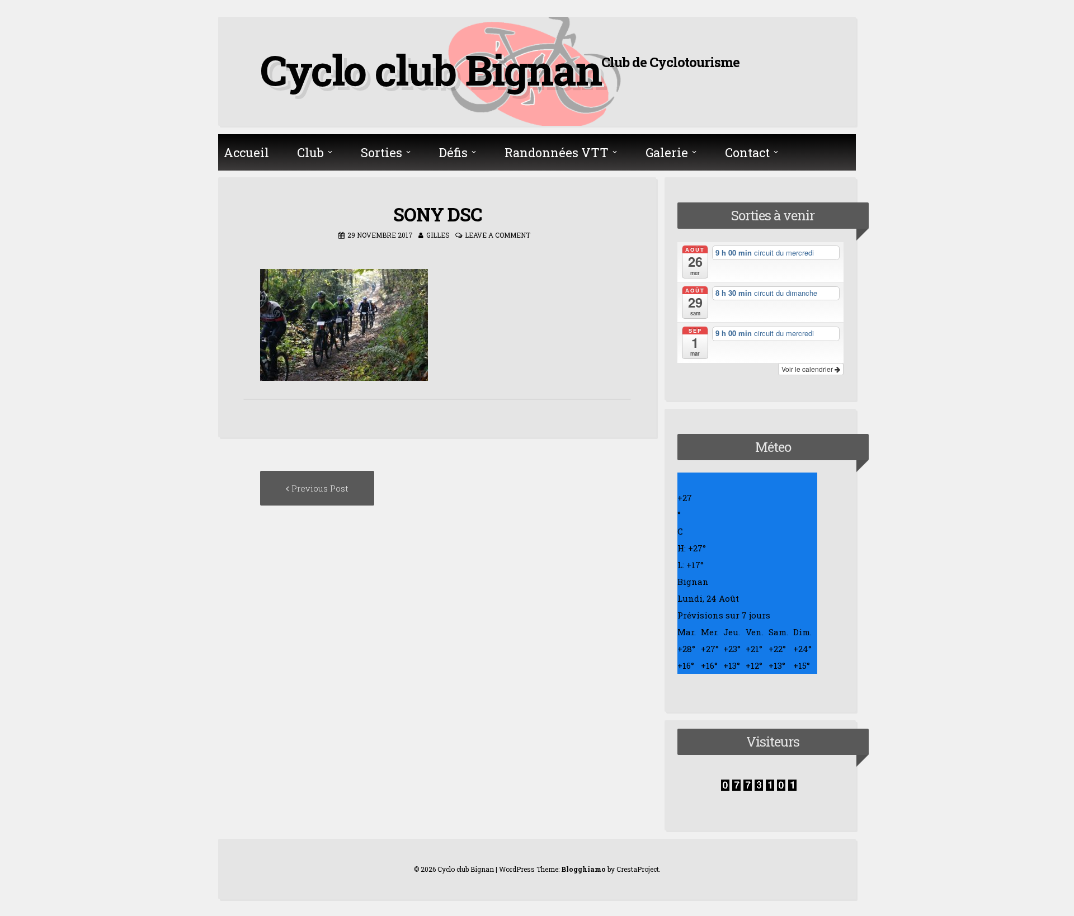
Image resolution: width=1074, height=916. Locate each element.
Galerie (667, 152)
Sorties (381, 152)
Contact (747, 152)
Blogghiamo (583, 869)
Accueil (246, 152)
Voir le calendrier (808, 369)
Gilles (438, 234)
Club (310, 152)
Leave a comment (497, 234)
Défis (453, 152)
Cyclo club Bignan (430, 69)
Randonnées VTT (557, 152)
